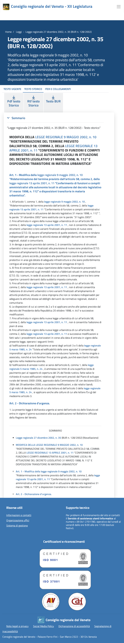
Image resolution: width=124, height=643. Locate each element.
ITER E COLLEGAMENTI (58, 89)
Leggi (18, 32)
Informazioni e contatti (18, 515)
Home (8, 32)
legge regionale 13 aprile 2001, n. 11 (31, 183)
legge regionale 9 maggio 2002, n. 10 (60, 175)
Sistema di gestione (17, 525)
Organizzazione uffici (17, 520)
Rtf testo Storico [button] (33, 103)
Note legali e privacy (17, 626)
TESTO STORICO (33, 89)
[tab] (55, 123)
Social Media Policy (43, 626)
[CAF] (77, 601)
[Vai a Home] (6, 7)
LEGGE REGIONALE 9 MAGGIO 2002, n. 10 (65, 137)
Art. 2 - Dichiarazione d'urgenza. (34, 494)
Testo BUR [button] (53, 101)
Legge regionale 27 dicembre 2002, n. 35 (38, 438)
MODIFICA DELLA (25, 445)
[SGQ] (64, 557)
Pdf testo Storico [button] (13, 103)
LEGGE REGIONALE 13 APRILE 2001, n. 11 (49, 453)
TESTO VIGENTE (12, 89)
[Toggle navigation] (118, 6)
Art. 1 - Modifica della (28, 471)
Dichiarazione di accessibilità (74, 626)
